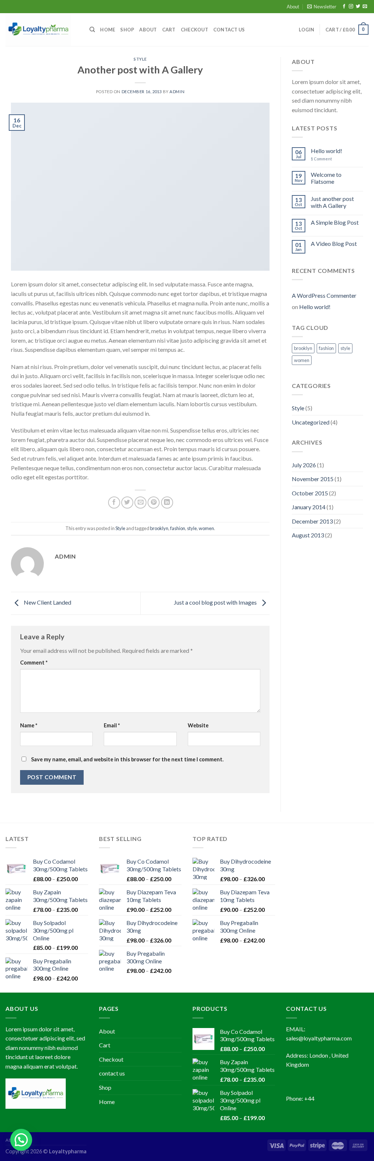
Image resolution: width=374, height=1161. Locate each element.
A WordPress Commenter (324, 295)
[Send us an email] (365, 6)
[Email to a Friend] (140, 502)
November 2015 (312, 478)
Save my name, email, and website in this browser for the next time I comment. (127, 759)
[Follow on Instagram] (351, 6)
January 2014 (308, 506)
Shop (127, 30)
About (293, 6)
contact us (229, 30)
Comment (33, 662)
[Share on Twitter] (127, 502)
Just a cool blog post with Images (216, 602)
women (206, 528)
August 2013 (308, 535)
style (192, 528)
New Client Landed (47, 602)
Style (140, 59)
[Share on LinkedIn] (167, 502)
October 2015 (310, 493)
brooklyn (159, 528)
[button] (21, 1140)
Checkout (194, 30)
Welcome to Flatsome (326, 178)
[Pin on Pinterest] (154, 502)
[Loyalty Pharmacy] (42, 29)
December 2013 (312, 521)
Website (198, 725)
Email (112, 725)
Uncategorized (310, 422)
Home (107, 30)
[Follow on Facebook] (344, 6)
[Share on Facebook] (114, 502)
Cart (169, 30)
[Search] (92, 30)
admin (176, 91)
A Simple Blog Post (335, 222)
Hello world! (326, 150)
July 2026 (304, 464)
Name (28, 725)
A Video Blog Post (334, 243)
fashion (177, 528)
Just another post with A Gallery (332, 202)
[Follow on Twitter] (358, 6)
